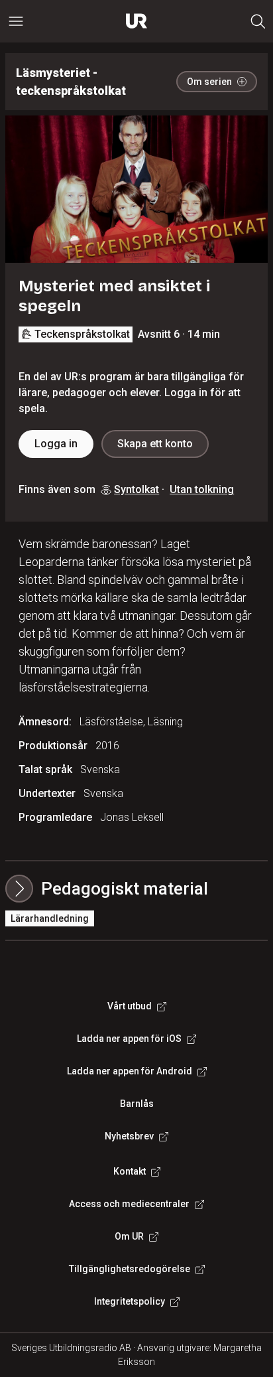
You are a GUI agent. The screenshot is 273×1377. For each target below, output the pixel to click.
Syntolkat (136, 489)
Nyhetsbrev (129, 1136)
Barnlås (137, 1103)
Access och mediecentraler (129, 1203)
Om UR (129, 1236)
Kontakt (129, 1171)
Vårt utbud (129, 1006)
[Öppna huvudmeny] (16, 21)
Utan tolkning (202, 489)
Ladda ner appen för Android (129, 1071)
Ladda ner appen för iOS (129, 1038)
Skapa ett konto (155, 443)
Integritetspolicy (129, 1301)
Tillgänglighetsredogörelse (129, 1269)
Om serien (209, 81)
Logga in (56, 443)
